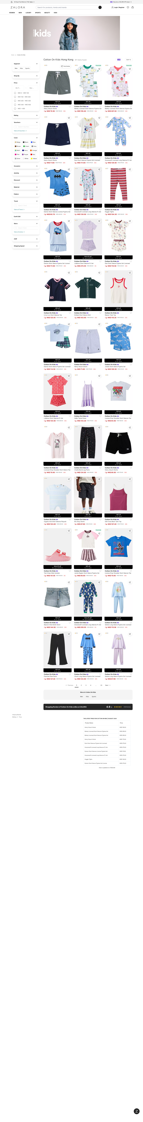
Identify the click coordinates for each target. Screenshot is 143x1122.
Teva (20, 717)
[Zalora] (17, 7)
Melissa (14, 717)
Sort (127, 59)
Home (12, 55)
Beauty (47, 12)
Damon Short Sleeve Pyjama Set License (96, 763)
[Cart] (132, 7)
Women (12, 12)
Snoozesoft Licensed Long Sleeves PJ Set (96, 747)
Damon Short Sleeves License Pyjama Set (96, 751)
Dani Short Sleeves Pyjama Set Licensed (96, 743)
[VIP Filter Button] (119, 59)
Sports (38, 12)
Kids (55, 12)
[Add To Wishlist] (69, 106)
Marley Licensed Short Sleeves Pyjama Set (96, 731)
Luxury (28, 12)
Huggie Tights (88, 759)
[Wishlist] (128, 7)
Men (20, 12)
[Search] (100, 7)
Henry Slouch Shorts (90, 727)
